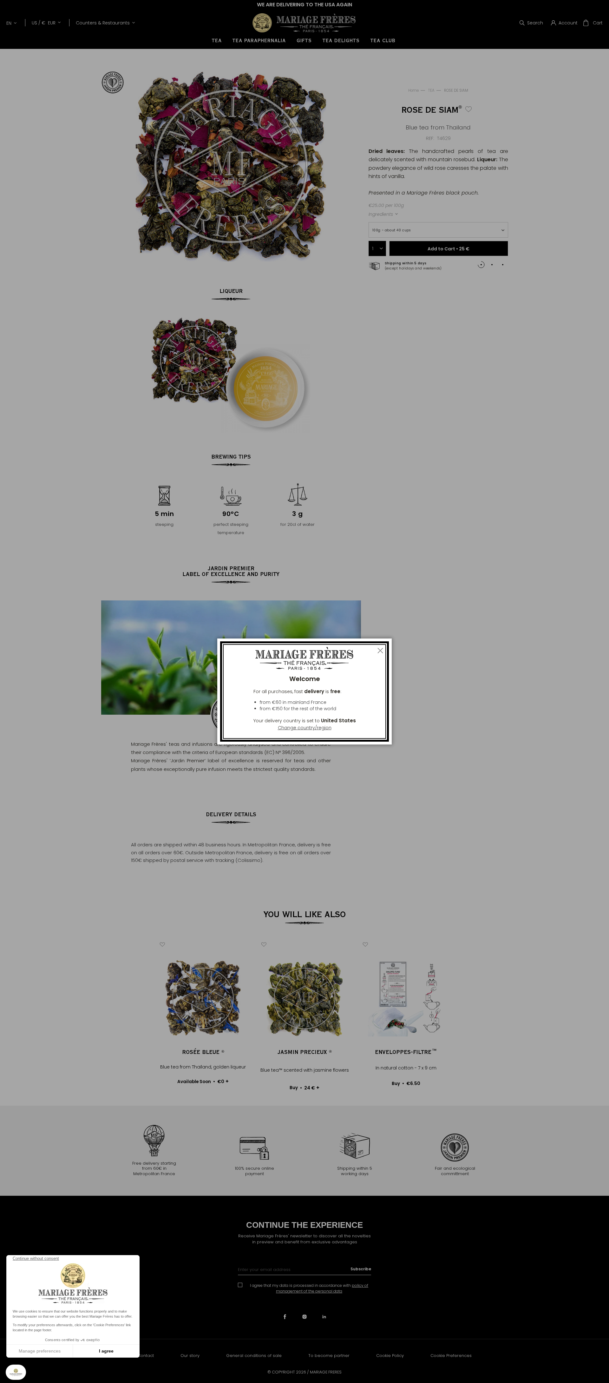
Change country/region (304, 728)
